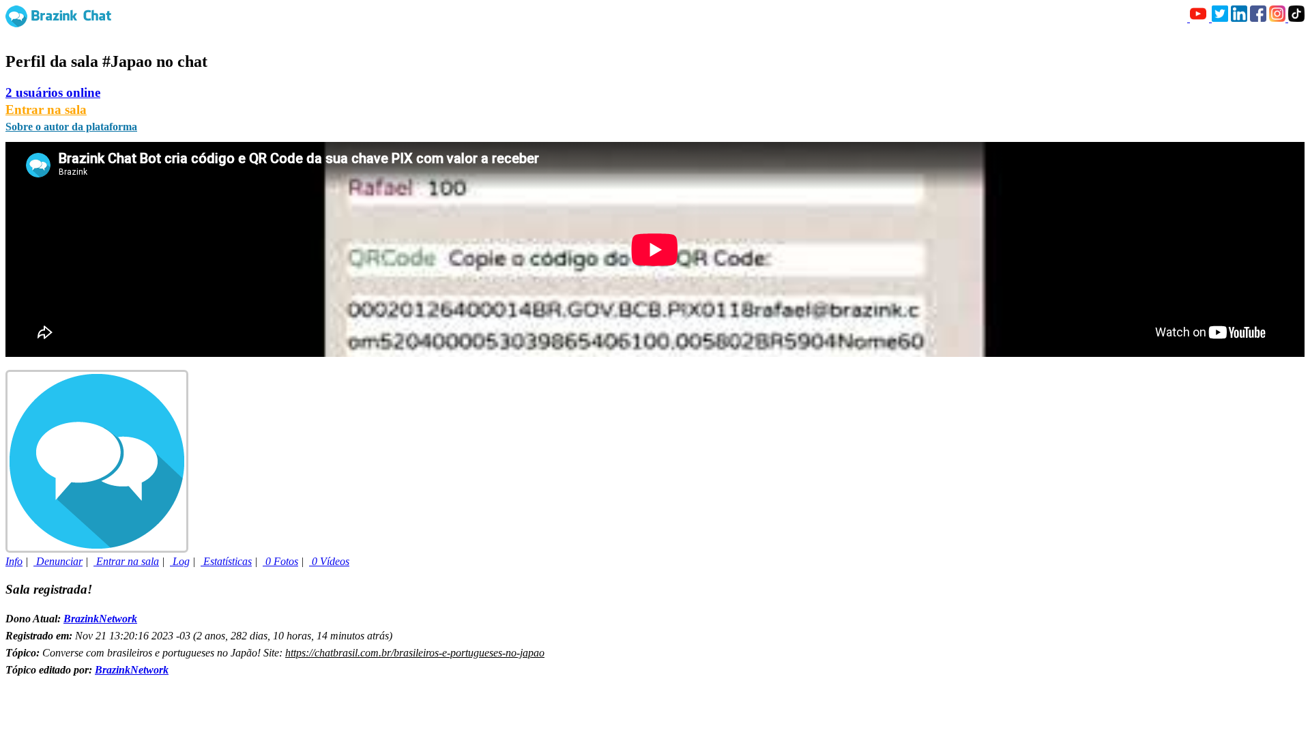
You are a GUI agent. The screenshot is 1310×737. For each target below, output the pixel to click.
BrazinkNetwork (100, 618)
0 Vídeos (329, 561)
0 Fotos (280, 561)
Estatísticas (226, 561)
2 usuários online (52, 92)
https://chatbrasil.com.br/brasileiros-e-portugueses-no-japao (414, 653)
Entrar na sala (46, 109)
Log (180, 561)
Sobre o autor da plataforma (71, 126)
